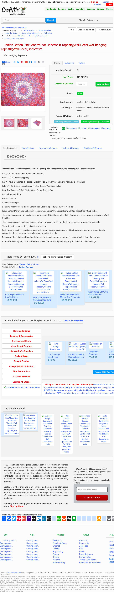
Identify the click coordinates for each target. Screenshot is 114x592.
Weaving (56, 560)
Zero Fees (83, 546)
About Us (83, 540)
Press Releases (86, 554)
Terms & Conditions (87, 560)
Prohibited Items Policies (90, 562)
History (82, 63)
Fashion (62, 9)
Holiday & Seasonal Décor (14, 39)
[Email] (42, 62)
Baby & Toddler (21, 361)
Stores (109, 9)
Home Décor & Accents (30, 33)
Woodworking (59, 562)
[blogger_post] (34, 62)
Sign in (106, 2)
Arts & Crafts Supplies (22, 351)
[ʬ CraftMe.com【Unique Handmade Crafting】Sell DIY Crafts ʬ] (14, 10)
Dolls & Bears (21, 356)
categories (19, 30)
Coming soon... (9, 540)
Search (50, 20)
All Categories (29, 30)
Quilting (56, 549)
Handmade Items (21, 331)
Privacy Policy (85, 557)
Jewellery (80, 9)
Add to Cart (103, 84)
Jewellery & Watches (21, 346)
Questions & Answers (93, 148)
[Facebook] (13, 62)
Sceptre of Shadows (93, 353)
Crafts (71, 9)
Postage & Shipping (70, 148)
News (81, 551)
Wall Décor (48, 33)
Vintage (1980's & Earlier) (21, 366)
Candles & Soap (60, 543)
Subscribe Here (92, 497)
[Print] (3, 64)
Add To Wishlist (86, 30)
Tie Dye (56, 557)
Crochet (56, 546)
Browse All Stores (21, 382)
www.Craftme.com (14, 573)
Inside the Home (11, 33)
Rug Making (58, 551)
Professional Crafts (21, 341)
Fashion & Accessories (21, 336)
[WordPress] (38, 62)
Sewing (56, 554)
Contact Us (84, 543)
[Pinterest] (21, 62)
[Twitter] (17, 62)
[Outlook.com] (30, 62)
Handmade (51, 9)
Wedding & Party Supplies (38, 36)
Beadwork (57, 540)
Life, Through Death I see (54, 355)
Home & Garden (45, 30)
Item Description (10, 148)
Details (57, 63)
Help (81, 549)
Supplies (91, 9)
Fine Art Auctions (21, 371)
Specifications (28, 148)
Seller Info (69, 63)
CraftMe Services (21, 376)
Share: (8, 62)
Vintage (100, 9)
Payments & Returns (48, 148)
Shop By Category (85, 20)
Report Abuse (104, 30)
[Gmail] (26, 62)
